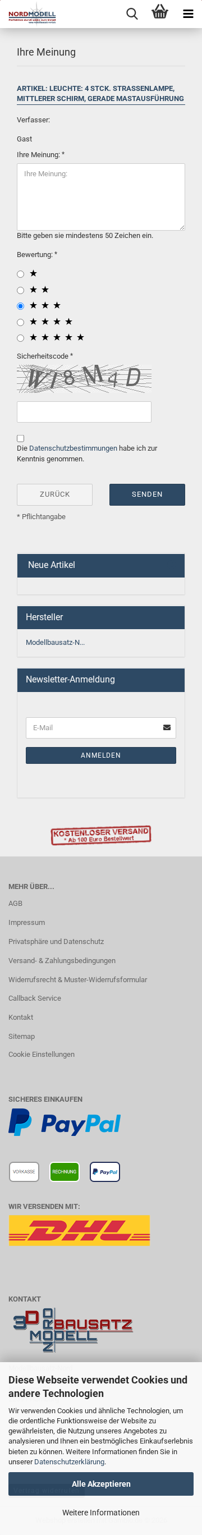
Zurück (55, 494)
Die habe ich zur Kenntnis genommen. (87, 453)
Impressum (26, 922)
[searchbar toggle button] (132, 14)
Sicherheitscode (43, 356)
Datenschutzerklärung (69, 1462)
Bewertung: (35, 254)
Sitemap (21, 1036)
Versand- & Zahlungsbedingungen (62, 960)
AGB (15, 903)
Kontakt (20, 1017)
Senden (147, 494)
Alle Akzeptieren (101, 1483)
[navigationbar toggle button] (188, 14)
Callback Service (34, 998)
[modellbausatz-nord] (28, 14)
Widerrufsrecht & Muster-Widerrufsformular (77, 979)
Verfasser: (33, 120)
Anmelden (101, 755)
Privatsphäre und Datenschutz (56, 941)
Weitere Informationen (101, 1512)
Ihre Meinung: (39, 154)
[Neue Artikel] (171, 565)
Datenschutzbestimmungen (73, 448)
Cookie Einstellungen (41, 1054)
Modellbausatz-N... (55, 642)
